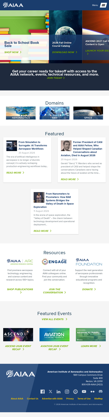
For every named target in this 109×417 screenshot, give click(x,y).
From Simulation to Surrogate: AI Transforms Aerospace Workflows (33, 145)
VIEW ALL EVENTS (52, 319)
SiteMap (98, 398)
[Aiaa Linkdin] (58, 392)
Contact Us (32, 398)
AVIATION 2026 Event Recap (54, 347)
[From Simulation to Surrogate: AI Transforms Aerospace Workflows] (11, 145)
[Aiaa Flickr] (93, 392)
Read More (13, 172)
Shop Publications (20, 289)
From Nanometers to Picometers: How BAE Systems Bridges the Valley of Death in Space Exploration (54, 200)
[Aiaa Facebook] (43, 392)
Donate (87, 289)
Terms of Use (84, 398)
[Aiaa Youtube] (84, 392)
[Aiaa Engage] (75, 392)
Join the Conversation (53, 291)
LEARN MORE (89, 346)
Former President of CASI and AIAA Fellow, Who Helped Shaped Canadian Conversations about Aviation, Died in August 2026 (81, 148)
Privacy (70, 398)
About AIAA (17, 398)
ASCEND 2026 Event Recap (18, 347)
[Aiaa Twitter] (50, 391)
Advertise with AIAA (52, 398)
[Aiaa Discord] (100, 391)
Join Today (54, 77)
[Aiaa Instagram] (67, 392)
